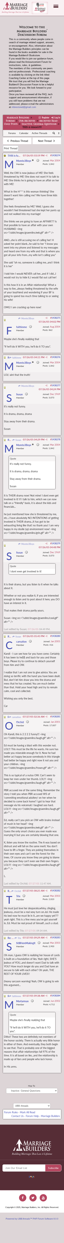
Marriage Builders (18, 118)
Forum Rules (11, 1112)
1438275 (56, 318)
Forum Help (32, 1116)
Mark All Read (27, 1112)
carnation (16, 717)
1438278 (56, 439)
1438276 (56, 357)
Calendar (23, 133)
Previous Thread (19, 140)
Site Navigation (56, 6)
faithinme (16, 357)
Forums (10, 121)
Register (45, 117)
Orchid (17, 891)
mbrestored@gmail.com (24, 107)
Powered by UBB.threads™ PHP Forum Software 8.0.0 (32, 1219)
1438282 (56, 890)
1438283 (56, 937)
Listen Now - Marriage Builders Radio (39, 8)
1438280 (56, 636)
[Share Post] (46, 155)
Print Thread (10, 148)
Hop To (31, 1085)
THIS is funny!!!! (16, 155)
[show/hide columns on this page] (58, 133)
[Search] (53, 133)
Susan (18, 440)
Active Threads (39, 133)
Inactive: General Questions (39, 124)
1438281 (56, 716)
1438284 (56, 995)
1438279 (56, 543)
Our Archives (27, 121)
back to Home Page (15, 6)
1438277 (56, 385)
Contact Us (17, 1116)
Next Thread (45, 140)
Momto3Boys (27, 318)
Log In (57, 117)
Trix (19, 938)
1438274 (56, 155)
